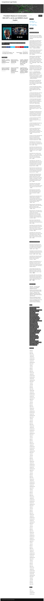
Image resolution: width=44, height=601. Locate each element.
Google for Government (38, 320)
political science (32, 339)
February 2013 (32, 514)
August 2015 (32, 470)
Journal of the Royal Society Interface (35, 77)
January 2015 (32, 480)
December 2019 (32, 393)
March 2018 (31, 424)
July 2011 (31, 542)
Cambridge (31, 38)
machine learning (32, 334)
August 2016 (32, 452)
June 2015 (31, 473)
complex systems (32, 312)
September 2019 (32, 397)
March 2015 (31, 477)
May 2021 (31, 368)
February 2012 (32, 532)
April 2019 (31, 405)
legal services (38, 331)
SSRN (41, 62)
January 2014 (32, 498)
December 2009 (32, 570)
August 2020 (32, 381)
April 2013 (31, 511)
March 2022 (31, 353)
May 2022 (31, 350)
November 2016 (32, 448)
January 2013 (32, 516)
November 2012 (32, 519)
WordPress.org (32, 594)
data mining (38, 318)
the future (3, 44)
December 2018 (32, 411)
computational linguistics (33, 315)
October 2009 (32, 573)
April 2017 (31, 440)
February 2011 (32, 550)
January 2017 (32, 445)
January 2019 (32, 409)
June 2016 (31, 455)
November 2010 (32, 554)
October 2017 (32, 431)
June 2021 (31, 366)
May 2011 (31, 545)
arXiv (31, 63)
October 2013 (32, 502)
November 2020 (32, 377)
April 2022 (31, 352)
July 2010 (31, 560)
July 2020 (31, 383)
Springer (33, 54)
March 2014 (31, 495)
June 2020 (31, 384)
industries (31, 322)
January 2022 (32, 356)
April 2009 (31, 582)
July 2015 (31, 471)
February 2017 (32, 443)
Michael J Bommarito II (32, 24)
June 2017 (31, 437)
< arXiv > (36, 22)
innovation (35, 322)
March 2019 (31, 406)
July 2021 (31, 365)
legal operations (32, 331)
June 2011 (31, 544)
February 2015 (32, 479)
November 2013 (32, 501)
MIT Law (30, 84)
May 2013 (31, 510)
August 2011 (32, 541)
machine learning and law (34, 335)
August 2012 (32, 523)
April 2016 (31, 458)
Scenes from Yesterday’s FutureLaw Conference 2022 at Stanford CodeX (6, 68)
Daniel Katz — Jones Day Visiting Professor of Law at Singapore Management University (35, 287)
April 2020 (31, 387)
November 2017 (32, 430)
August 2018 (32, 417)
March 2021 (31, 371)
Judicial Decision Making (33, 323)
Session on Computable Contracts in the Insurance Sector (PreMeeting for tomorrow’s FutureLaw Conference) (14, 70)
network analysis (32, 338)
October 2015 (32, 467)
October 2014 (32, 485)
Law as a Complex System (33, 324)
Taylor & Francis (37, 103)
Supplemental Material (37, 69)
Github (38, 62)
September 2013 (32, 504)
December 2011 (32, 535)
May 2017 (31, 439)
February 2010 (32, 567)
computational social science (34, 316)
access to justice (32, 307)
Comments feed (32, 592)
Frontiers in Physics (32, 266)
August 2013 (32, 505)
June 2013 (31, 508)
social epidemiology (33, 342)
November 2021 (32, 359)
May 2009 (31, 581)
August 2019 (32, 399)
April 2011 (31, 547)
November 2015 (32, 465)
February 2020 (32, 390)
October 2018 (32, 414)
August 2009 (32, 576)
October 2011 (32, 538)
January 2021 (32, 374)
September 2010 (32, 557)
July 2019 (31, 400)
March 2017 (31, 442)
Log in (31, 589)
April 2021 (31, 369)
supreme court (39, 342)
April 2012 (31, 529)
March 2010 (31, 566)
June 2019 (31, 402)
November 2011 (32, 536)
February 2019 (32, 408)
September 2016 (32, 451)
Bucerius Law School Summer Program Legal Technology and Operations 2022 (14, 61)
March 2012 (31, 530)
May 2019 (31, 403)
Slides (37, 248)
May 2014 (31, 492)
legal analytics (36, 326)
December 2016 (32, 446)
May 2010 (31, 563)
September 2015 (32, 468)
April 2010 (31, 564)
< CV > (30, 22)
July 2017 (31, 436)
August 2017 (32, 434)
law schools (31, 326)
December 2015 (32, 464)
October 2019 (32, 396)
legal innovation (38, 330)
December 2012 (32, 517)
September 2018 (32, 415)
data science (32, 319)
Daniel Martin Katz (32, 21)
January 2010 (32, 569)
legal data (31, 327)
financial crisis (37, 319)
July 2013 (31, 507)
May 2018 (31, 421)
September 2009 (32, 575)
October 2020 (32, 378)
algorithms (37, 307)
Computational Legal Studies (9, 2)
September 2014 (32, 486)
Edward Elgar (34, 62)
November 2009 (32, 572)
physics (37, 338)
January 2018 (32, 427)
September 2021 (32, 362)
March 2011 (31, 548)
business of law (36, 311)
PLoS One (38, 115)
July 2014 (31, 489)
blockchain (31, 311)
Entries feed (31, 591)
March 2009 (31, 584)
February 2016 (32, 461)
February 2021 (32, 372)
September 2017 (32, 433)
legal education (36, 327)
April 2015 (31, 476)
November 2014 (32, 483)
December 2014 (32, 482)
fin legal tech (32, 320)
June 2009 (31, 579)
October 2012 (32, 520)
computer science (32, 318)
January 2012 (32, 533)
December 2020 (32, 375)
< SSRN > (33, 22)
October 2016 (32, 449)
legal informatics (32, 330)
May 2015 (31, 474)
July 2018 (31, 418)
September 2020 (32, 380)
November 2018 (32, 412)
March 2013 (31, 513)
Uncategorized (7, 44)
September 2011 (32, 539)
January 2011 (32, 551)
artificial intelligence (33, 308)
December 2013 (32, 499)
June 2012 (31, 526)
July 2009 (31, 578)
